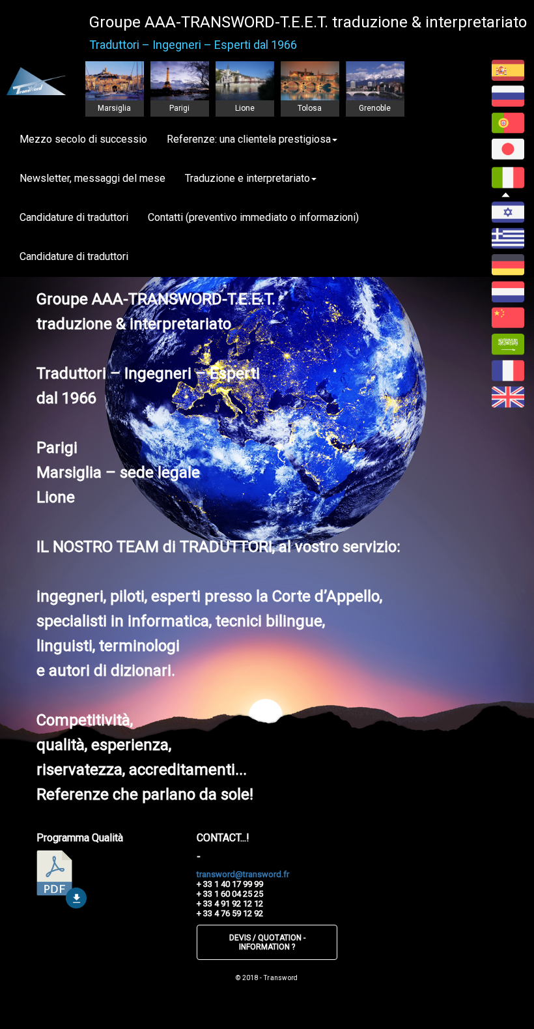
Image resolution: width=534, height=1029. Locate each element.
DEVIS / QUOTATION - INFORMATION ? (267, 942)
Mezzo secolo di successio (83, 139)
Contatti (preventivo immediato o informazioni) (253, 217)
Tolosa (310, 108)
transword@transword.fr (243, 874)
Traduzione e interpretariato (247, 178)
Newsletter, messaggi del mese (92, 178)
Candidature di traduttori (74, 217)
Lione (245, 108)
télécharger (61, 879)
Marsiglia (114, 108)
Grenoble (375, 108)
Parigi (179, 108)
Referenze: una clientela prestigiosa (249, 139)
